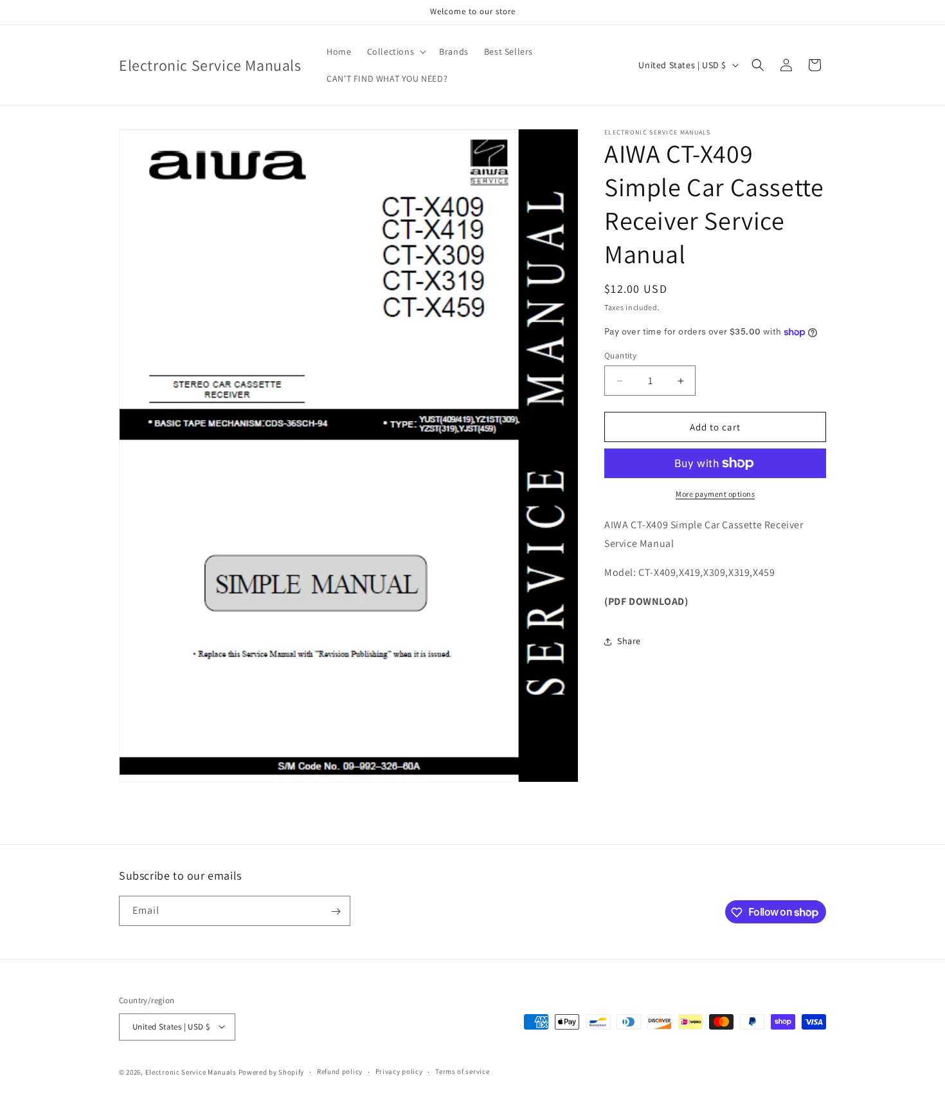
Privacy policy (399, 1071)
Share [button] (629, 641)
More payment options (715, 494)
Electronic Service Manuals (191, 1071)
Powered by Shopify (272, 1071)
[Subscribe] (335, 911)
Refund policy (340, 1071)
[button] (395, 51)
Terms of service (462, 1071)
